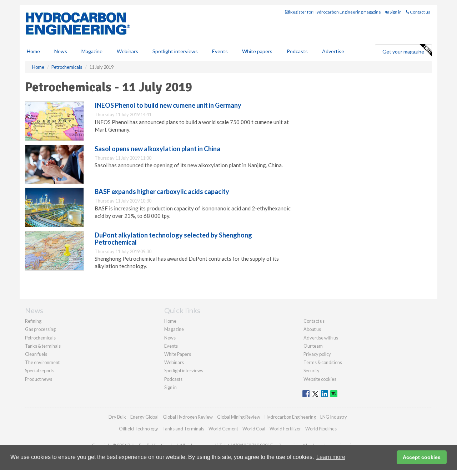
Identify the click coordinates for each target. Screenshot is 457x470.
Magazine (91, 51)
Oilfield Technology (138, 428)
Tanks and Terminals (183, 428)
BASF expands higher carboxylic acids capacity (162, 191)
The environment (42, 362)
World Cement (223, 428)
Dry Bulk (117, 417)
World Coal (253, 428)
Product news (38, 379)
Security (311, 370)
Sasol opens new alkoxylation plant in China (157, 149)
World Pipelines (321, 428)
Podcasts (297, 51)
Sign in (395, 12)
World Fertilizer (285, 428)
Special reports (39, 370)
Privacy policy (317, 354)
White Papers (177, 354)
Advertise (333, 51)
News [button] (60, 51)
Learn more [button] (330, 457)
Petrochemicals (40, 338)
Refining (33, 321)
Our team (313, 346)
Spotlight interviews (175, 51)
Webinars (127, 51)
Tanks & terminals (43, 346)
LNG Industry (333, 417)
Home (33, 51)
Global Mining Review (238, 417)
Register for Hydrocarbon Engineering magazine (335, 12)
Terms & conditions (322, 362)
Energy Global (144, 417)
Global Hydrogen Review (188, 417)
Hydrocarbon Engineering (290, 417)
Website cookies (319, 379)
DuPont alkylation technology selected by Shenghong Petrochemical (173, 238)
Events (220, 51)
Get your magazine (403, 51)
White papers (257, 51)
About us (312, 329)
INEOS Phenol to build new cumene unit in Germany (168, 105)
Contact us (419, 12)
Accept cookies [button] (422, 457)
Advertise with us (320, 338)
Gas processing (40, 329)
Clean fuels (36, 354)
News (170, 338)
